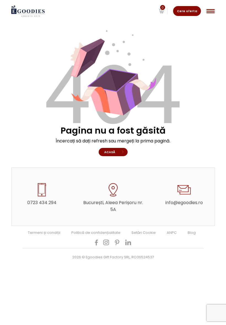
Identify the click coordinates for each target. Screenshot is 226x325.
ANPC (172, 232)
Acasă (109, 152)
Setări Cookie (143, 232)
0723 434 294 (42, 202)
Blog (192, 232)
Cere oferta (187, 11)
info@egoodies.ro (184, 202)
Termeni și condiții (44, 232)
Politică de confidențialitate (95, 232)
